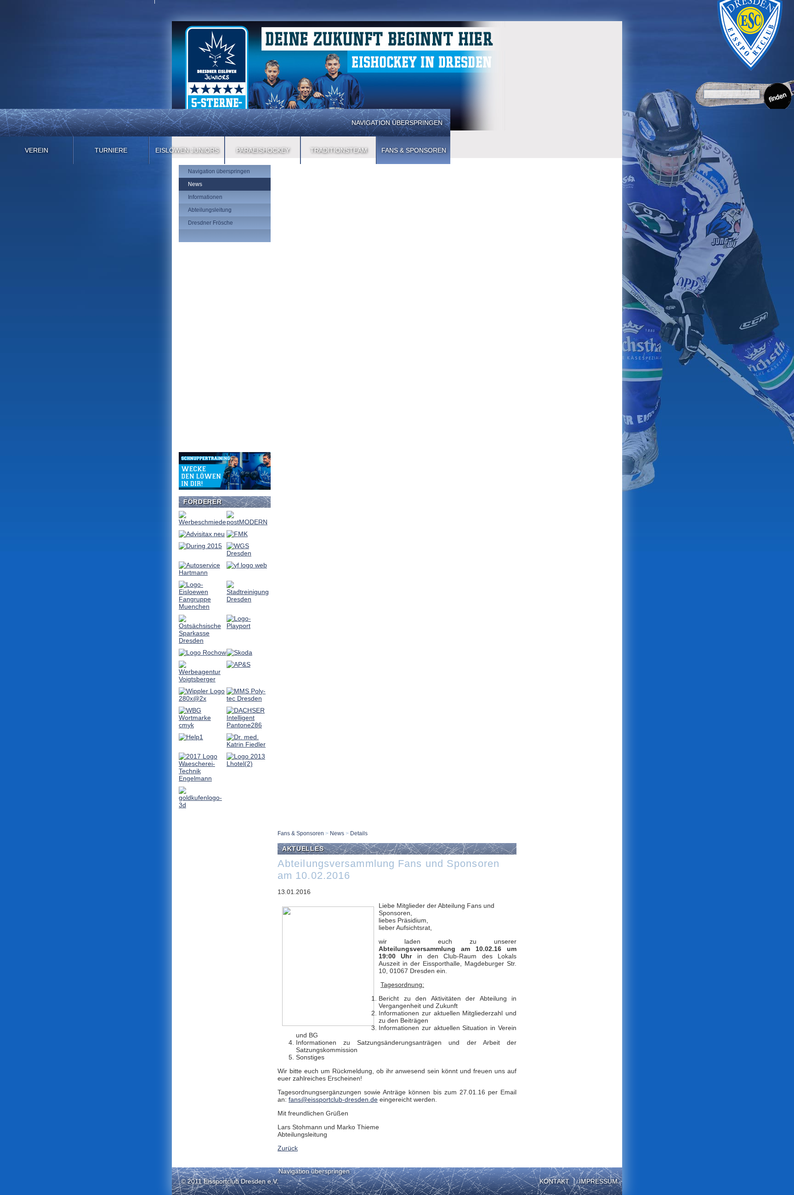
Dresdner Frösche (210, 223)
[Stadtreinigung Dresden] (248, 599)
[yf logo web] (247, 565)
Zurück (288, 1148)
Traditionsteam (338, 150)
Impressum (598, 1181)
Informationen (205, 197)
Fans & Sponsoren (413, 150)
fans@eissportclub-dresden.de (333, 1099)
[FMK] (237, 534)
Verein (36, 150)
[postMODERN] (248, 522)
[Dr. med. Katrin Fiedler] (248, 744)
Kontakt (554, 1181)
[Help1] (191, 737)
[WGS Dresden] (248, 553)
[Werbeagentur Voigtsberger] (202, 679)
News (195, 184)
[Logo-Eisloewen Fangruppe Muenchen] (202, 606)
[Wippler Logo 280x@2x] (202, 698)
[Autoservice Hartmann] (202, 572)
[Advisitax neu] (202, 534)
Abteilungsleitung (210, 210)
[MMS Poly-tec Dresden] (248, 698)
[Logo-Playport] (248, 625)
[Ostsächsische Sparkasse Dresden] (202, 640)
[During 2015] (200, 545)
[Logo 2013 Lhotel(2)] (248, 763)
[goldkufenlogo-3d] (202, 805)
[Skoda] (239, 652)
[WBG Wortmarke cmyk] (202, 725)
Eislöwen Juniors (187, 150)
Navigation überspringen (397, 122)
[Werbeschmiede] (202, 522)
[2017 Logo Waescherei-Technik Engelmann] (202, 778)
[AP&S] (238, 664)
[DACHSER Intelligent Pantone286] (248, 725)
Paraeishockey (262, 150)
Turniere (111, 150)
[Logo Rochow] (202, 652)
